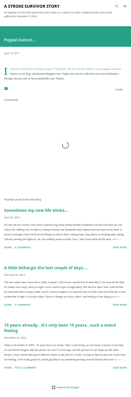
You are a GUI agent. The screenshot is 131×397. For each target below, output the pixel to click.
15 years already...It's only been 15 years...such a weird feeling (60, 327)
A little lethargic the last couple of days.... (46, 267)
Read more (120, 247)
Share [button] (119, 89)
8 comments (23, 247)
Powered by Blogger (68, 387)
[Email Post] (6, 89)
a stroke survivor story (32, 6)
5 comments (23, 304)
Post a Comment (25, 367)
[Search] (117, 6)
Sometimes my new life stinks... (36, 210)
